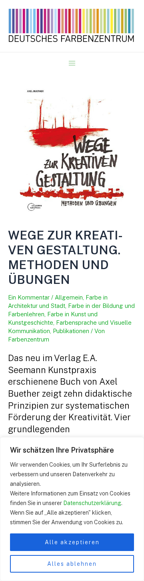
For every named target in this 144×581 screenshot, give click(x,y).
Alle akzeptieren (72, 542)
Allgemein (69, 297)
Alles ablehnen (72, 564)
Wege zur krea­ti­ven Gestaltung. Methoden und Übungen (65, 257)
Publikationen (71, 330)
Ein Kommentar (29, 297)
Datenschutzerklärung (92, 503)
